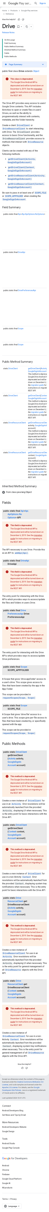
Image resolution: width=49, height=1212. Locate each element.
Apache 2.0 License (10, 1087)
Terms (5, 1199)
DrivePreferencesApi (27, 290)
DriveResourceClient (14, 128)
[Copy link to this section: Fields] (13, 503)
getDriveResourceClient (38, 423)
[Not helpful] (23, 19)
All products (7, 1188)
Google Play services (29, 11)
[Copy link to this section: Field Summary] (23, 207)
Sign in (43, 3)
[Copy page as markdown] (26, 26)
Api (19, 214)
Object (36, 71)
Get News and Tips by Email (14, 1115)
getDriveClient (34, 368)
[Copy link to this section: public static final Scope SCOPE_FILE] (23, 709)
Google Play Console (11, 1148)
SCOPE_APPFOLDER (14, 196)
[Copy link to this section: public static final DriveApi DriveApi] (19, 564)
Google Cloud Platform (12, 1179)
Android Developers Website (14, 1127)
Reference (10, 14)
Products (14, 11)
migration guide (37, 385)
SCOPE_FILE (40, 192)
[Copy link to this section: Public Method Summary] (35, 362)
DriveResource (35, 142)
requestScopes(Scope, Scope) (19, 697)
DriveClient (23, 125)
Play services (25, 3)
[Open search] (35, 3)
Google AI (6, 1183)
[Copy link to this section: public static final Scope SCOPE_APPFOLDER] (10, 673)
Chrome (5, 1170)
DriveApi (21, 252)
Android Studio (8, 1143)
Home (4, 11)
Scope (20, 328)
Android (5, 1165)
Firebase (6, 1174)
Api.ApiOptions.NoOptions (33, 214)
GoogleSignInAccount (14, 199)
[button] (24, 64)
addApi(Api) (21, 553)
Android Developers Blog (12, 1110)
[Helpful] (19, 19)
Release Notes (8, 32)
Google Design (8, 1131)
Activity (44, 368)
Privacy (13, 1199)
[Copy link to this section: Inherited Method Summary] (39, 486)
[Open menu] (4, 3)
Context (44, 395)
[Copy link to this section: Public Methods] (28, 744)
